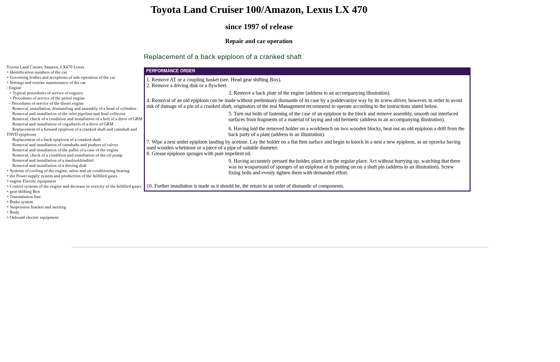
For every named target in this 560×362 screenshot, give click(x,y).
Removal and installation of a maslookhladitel (53, 160)
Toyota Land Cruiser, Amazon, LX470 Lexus (45, 66)
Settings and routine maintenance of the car (48, 82)
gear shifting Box (25, 191)
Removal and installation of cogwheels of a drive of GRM (62, 124)
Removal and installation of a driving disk (49, 165)
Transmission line (25, 196)
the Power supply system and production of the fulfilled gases (63, 175)
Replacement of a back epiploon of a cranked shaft (56, 139)
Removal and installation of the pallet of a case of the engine (65, 149)
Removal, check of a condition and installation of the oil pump (67, 155)
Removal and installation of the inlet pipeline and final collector (68, 113)
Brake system (21, 201)
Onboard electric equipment (34, 217)
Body (14, 212)
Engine (15, 87)
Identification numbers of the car (38, 72)
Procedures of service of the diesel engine (48, 103)
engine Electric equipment (33, 181)
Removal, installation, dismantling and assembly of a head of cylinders (74, 108)
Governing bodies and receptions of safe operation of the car (62, 77)
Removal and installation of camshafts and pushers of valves (65, 144)
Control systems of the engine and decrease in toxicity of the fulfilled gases (75, 186)
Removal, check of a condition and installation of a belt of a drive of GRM (77, 118)
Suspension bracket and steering (38, 206)
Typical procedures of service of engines (48, 92)
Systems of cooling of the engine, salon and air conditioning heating (70, 170)
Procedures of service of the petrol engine (49, 98)
